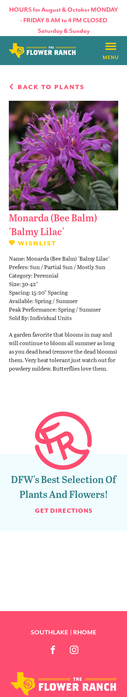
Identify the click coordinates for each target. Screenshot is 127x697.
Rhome (84, 632)
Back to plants (50, 87)
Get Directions (63, 511)
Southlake (49, 632)
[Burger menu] (110, 46)
